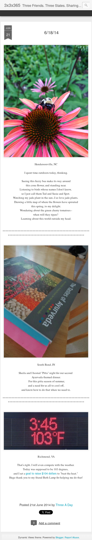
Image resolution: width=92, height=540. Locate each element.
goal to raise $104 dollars (41, 473)
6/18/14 (51, 32)
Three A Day (64, 505)
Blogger (59, 537)
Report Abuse (72, 537)
